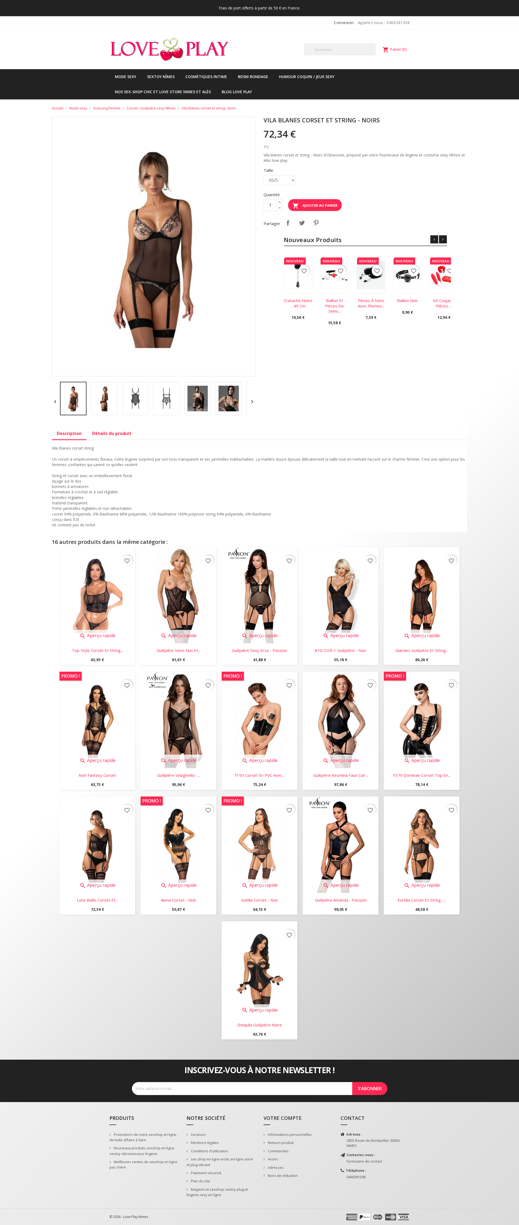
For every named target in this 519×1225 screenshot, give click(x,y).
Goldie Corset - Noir (259, 900)
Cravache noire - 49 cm (298, 303)
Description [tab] (69, 433)
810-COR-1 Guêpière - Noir (340, 650)
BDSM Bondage (253, 76)
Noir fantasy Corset (97, 775)
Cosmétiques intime (206, 76)
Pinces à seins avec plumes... (371, 303)
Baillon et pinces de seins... (334, 306)
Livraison (198, 1134)
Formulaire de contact (364, 1161)
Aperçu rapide (97, 635)
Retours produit (280, 1142)
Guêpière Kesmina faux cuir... (340, 775)
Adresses (275, 1167)
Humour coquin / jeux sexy (306, 76)
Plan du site (200, 1181)
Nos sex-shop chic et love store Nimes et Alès (163, 91)
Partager (287, 222)
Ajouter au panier (314, 206)
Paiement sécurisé (205, 1172)
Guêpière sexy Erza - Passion (259, 650)
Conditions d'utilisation (209, 1151)
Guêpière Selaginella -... (178, 775)
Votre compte (283, 1118)
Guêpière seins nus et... (179, 650)
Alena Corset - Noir (178, 900)
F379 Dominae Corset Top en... (422, 775)
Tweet (302, 222)
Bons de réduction (282, 1175)
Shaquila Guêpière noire (259, 1024)
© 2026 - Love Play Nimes (128, 1216)
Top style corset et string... (97, 650)
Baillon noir (407, 300)
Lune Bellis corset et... (97, 900)
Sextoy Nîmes (161, 76)
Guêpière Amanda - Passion (341, 900)
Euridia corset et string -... (422, 900)
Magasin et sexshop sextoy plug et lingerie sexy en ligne (217, 1192)
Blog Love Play (237, 91)
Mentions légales (204, 1142)
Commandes (278, 1151)
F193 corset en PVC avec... (260, 775)
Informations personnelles (289, 1134)
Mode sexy (125, 76)
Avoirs (272, 1159)
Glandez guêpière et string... (421, 650)
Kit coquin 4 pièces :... (444, 303)
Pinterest (316, 222)
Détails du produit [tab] (111, 433)
